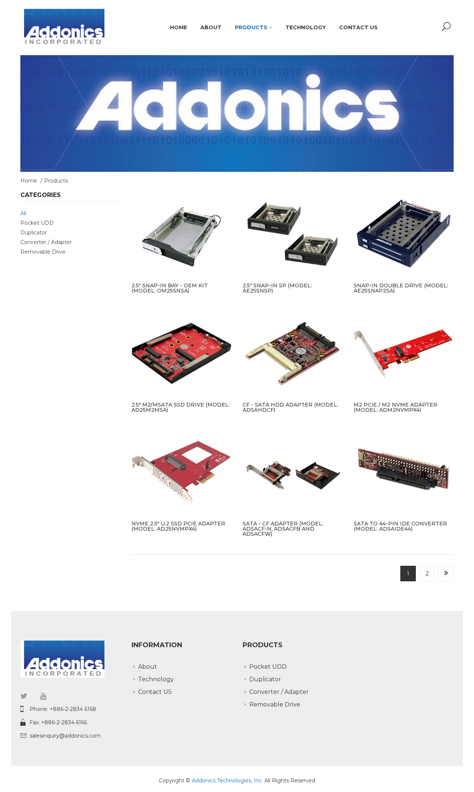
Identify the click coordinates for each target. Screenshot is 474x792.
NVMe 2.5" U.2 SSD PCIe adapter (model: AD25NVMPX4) (178, 526)
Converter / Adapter (46, 242)
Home (178, 27)
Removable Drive (43, 251)
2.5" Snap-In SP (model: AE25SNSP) (277, 288)
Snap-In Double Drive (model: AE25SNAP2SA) (401, 288)
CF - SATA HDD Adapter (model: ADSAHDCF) (290, 407)
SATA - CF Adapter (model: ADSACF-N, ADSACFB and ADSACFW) (283, 529)
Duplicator (33, 232)
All (23, 213)
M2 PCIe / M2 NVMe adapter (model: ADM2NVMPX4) (395, 407)
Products (252, 27)
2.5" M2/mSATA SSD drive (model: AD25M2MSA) (180, 407)
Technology (306, 27)
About (210, 27)
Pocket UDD (37, 223)
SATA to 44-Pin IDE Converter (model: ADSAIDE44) (400, 526)
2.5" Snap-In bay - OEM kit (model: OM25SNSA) (169, 288)
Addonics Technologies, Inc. (228, 780)
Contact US (358, 27)
